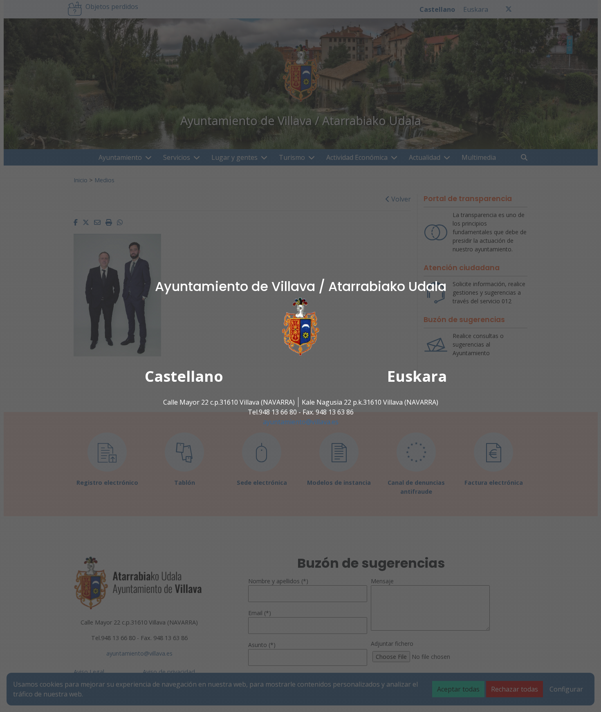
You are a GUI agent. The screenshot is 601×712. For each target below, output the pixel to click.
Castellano (184, 376)
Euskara (417, 376)
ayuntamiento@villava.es (301, 421)
